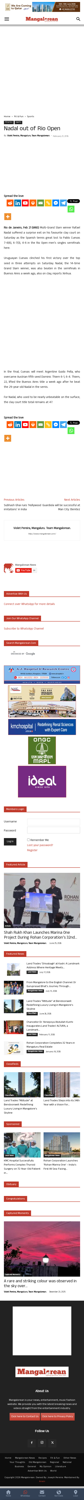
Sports (30, 117)
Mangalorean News (35, 991)
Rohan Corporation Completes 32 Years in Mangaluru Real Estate (51, 1045)
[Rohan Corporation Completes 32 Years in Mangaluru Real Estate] (13, 1048)
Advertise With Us (37, 1471)
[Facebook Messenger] (55, 203)
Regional (54, 1462)
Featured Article (15, 865)
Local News (32, 972)
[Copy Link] (48, 203)
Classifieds (32, 1013)
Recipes (42, 1458)
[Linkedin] (17, 203)
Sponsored (12, 1124)
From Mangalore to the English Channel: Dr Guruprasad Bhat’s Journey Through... (51, 984)
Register (32, 850)
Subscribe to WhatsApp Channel (24, 629)
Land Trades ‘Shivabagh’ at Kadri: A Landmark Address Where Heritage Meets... (53, 966)
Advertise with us (16, 594)
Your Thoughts (17, 1462)
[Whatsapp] (71, 209)
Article (8, 926)
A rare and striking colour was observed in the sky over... (40, 1284)
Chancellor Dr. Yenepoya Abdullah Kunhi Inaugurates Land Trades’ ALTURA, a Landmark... (50, 1026)
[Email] (40, 203)
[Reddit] (10, 203)
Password (10, 830)
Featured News (15, 954)
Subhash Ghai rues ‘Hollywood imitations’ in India (22, 508)
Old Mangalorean (37, 1462)
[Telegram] (63, 203)
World (53, 1471)
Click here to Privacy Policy (57, 1416)
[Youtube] (25, 203)
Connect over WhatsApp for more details (29, 604)
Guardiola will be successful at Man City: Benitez (61, 508)
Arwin (42, 1482)
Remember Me (39, 840)
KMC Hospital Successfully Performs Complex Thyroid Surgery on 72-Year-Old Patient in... (22, 1167)
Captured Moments (17, 1213)
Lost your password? (40, 845)
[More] (7, 216)
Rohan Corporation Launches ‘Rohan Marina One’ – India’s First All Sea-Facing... (61, 1165)
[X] (52, 1443)
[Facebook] (32, 1443)
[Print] (32, 203)
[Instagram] (42, 1443)
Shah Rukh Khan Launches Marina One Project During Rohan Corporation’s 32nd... (40, 935)
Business (19, 1467)
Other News (69, 1458)
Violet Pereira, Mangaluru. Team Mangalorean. (28, 136)
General (32, 1467)
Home (7, 117)
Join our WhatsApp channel (22, 618)
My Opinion (45, 1467)
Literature (60, 1467)
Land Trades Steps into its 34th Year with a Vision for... (62, 1103)
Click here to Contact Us (24, 1416)
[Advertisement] (42, 68)
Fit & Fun (18, 117)
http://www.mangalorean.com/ (42, 534)
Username (10, 822)
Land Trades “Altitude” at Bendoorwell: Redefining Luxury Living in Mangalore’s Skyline (50, 1005)
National (67, 1462)
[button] (6, 19)
